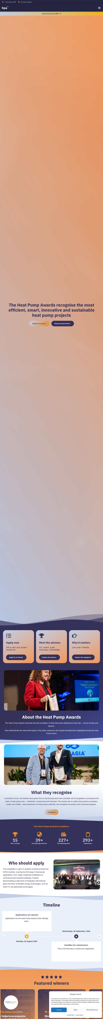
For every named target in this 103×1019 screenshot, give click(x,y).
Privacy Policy (79, 1015)
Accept (59, 1010)
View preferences (92, 1010)
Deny (75, 1010)
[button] (99, 7)
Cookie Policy (71, 1015)
